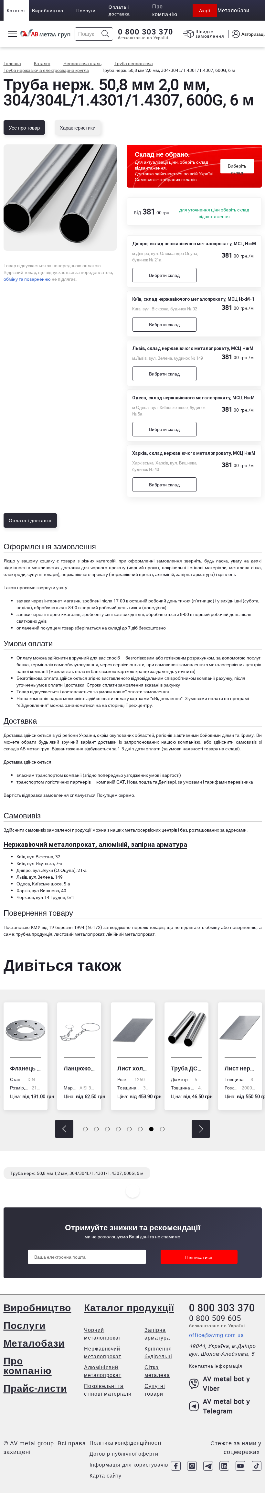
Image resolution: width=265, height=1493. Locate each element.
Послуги (86, 10)
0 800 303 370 (145, 32)
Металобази (34, 1343)
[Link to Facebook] (176, 1466)
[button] (64, 1129)
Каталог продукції (129, 1307)
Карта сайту (106, 1475)
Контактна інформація (215, 1366)
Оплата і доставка (119, 10)
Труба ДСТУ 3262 (132, 1068)
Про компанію (28, 1365)
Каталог (16, 10)
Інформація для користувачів (129, 1464)
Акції (204, 10)
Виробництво (47, 10)
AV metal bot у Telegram (226, 1406)
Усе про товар (24, 127)
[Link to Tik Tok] (256, 1466)
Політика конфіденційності (126, 1442)
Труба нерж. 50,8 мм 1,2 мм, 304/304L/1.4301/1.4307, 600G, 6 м (76, 1173)
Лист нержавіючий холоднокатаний (186, 1068)
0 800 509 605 (215, 1318)
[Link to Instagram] (192, 1466)
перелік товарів (148, 927)
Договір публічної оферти (124, 1453)
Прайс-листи (35, 1388)
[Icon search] (105, 34)
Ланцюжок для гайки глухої (25, 1068)
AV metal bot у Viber (226, 1383)
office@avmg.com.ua (216, 1335)
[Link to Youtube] (240, 1466)
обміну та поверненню (27, 279)
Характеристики (77, 127)
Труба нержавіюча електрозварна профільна (240, 1068)
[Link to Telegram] (208, 1466)
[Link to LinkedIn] (224, 1466)
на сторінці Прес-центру (127, 705)
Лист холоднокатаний (79, 1068)
